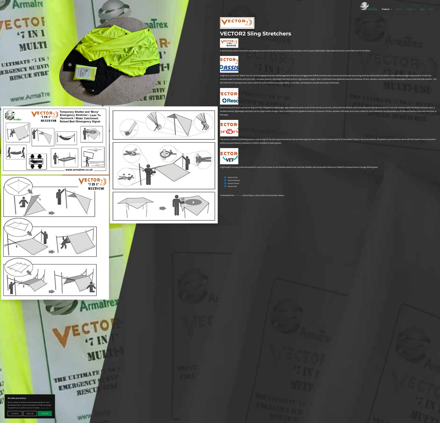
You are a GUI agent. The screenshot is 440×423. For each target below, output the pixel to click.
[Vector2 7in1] (231, 177)
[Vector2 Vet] (230, 186)
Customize (15, 413)
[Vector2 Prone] (231, 183)
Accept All (44, 413)
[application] (390, 9)
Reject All (30, 413)
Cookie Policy (45, 408)
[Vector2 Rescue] (232, 180)
